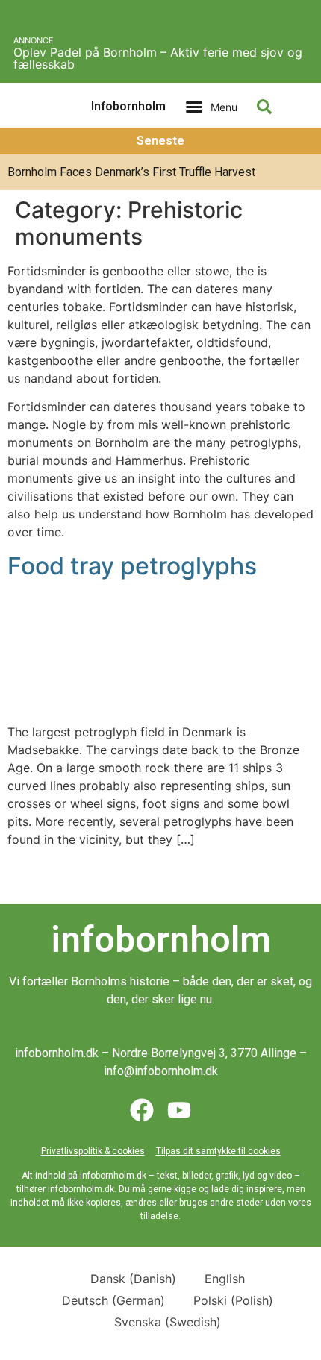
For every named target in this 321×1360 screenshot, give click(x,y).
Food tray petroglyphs (132, 565)
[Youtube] (179, 1110)
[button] (211, 106)
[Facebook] (142, 1110)
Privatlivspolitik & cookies (93, 1151)
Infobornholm (128, 106)
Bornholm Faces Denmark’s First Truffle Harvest (131, 172)
